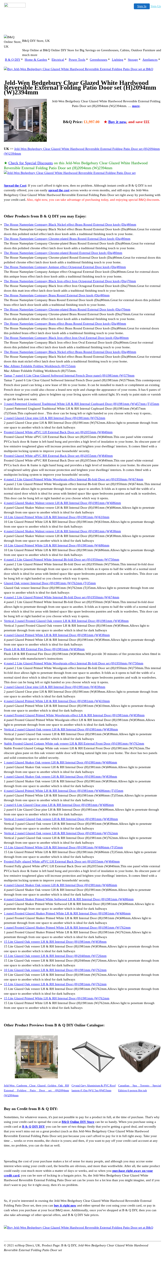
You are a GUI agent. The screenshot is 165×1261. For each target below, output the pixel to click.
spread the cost (58, 190)
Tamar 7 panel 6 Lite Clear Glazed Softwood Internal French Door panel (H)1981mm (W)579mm (69, 375)
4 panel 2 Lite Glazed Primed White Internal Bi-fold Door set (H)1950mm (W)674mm (61, 597)
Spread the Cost (15, 185)
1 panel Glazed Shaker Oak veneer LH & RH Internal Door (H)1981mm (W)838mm (60, 776)
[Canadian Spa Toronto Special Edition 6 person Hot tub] (139, 1056)
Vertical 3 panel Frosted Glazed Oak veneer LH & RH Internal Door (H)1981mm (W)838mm (66, 621)
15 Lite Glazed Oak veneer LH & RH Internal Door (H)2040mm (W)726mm (55, 956)
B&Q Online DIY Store (78, 1122)
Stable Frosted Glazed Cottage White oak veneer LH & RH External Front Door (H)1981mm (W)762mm (74, 743)
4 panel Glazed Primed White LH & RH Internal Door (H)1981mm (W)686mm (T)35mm (63, 790)
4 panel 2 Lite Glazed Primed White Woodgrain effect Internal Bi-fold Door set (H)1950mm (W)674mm (73, 479)
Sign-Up (156, 6)
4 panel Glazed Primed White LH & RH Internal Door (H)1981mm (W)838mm (57, 635)
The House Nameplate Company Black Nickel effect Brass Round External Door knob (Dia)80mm (70, 224)
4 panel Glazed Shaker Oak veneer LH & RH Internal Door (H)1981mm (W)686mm (60, 885)
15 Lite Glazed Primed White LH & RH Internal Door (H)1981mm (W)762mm (56, 998)
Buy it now (117, 122)
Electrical (58, 59)
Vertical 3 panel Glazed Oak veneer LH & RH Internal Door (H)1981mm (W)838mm (61, 819)
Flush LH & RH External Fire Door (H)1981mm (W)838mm (44, 649)
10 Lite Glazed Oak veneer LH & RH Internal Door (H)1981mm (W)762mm (55, 970)
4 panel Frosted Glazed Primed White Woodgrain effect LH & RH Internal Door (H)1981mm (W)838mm (74, 715)
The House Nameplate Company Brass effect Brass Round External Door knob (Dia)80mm (65, 323)
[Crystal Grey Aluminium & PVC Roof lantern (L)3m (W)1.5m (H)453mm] (94, 1056)
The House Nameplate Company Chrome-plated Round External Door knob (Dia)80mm (63, 253)
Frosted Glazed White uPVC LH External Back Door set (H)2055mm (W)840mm (58, 432)
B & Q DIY (12, 59)
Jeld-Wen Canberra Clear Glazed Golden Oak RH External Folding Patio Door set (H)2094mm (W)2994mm (36, 1090)
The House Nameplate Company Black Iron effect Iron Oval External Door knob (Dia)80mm (66, 337)
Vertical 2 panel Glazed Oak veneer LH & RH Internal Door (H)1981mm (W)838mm (61, 729)
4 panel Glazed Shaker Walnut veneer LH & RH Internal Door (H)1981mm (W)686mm (62, 503)
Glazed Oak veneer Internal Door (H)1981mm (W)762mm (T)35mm (50, 583)
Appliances (149, 59)
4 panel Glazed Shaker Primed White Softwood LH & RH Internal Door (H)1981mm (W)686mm (69, 899)
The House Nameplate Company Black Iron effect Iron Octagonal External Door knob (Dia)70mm (70, 281)
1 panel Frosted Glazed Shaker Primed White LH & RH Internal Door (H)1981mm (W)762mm (67, 927)
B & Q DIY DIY (33, 1126)
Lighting (117, 59)
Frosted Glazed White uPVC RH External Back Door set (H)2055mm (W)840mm (58, 455)
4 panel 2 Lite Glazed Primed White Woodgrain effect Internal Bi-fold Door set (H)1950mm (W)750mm (73, 663)
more (136, 106)
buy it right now (65, 1205)
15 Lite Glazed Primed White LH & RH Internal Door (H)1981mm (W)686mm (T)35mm (63, 847)
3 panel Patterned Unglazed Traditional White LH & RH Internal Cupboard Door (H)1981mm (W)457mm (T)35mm (81, 404)
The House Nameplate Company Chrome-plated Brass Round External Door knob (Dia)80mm (67, 238)
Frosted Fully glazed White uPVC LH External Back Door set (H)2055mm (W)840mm (62, 861)
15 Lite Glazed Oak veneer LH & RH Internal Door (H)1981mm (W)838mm (55, 941)
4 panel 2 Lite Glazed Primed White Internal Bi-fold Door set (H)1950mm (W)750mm (61, 559)
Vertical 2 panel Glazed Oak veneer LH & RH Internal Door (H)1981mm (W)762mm (61, 833)
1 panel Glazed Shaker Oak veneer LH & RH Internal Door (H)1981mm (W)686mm (60, 762)
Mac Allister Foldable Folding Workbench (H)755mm (40, 366)
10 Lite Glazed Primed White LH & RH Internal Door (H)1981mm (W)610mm (56, 517)
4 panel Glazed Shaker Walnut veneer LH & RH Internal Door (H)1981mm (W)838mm (62, 531)
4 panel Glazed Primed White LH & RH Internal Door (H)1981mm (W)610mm (57, 701)
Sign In (141, 6)
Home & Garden (36, 59)
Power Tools (77, 59)
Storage (133, 59)
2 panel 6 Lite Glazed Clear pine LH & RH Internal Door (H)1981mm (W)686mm (59, 805)
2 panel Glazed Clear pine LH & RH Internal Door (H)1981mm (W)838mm (54, 687)
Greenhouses (98, 59)
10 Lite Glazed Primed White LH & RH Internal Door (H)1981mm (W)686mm (56, 545)
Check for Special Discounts (30, 163)
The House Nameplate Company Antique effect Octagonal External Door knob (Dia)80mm (65, 267)
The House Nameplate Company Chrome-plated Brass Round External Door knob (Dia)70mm (67, 309)
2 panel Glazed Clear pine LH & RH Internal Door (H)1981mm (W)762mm (54, 418)
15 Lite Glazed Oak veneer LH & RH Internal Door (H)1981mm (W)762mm (55, 984)
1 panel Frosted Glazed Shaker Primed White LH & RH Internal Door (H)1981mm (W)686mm (67, 913)
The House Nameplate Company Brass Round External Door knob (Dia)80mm (57, 295)
